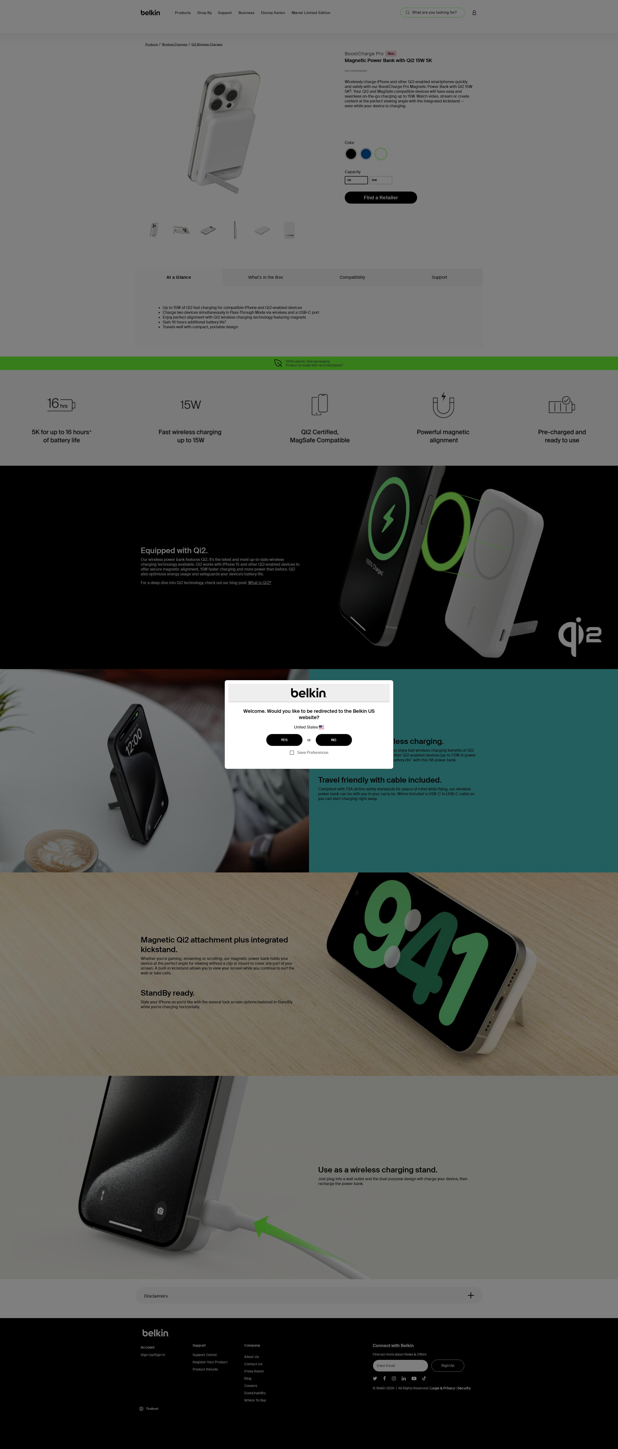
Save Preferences (312, 752)
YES (284, 740)
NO (334, 740)
